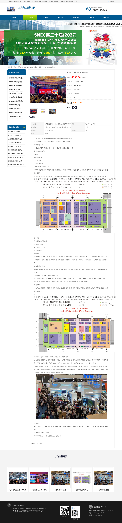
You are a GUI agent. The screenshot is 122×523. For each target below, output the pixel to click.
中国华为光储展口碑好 (14, 146)
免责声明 (28, 511)
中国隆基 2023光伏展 (14, 131)
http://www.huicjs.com (36, 443)
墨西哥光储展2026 (15, 109)
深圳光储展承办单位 (60, 490)
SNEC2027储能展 (14, 89)
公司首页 (15, 17)
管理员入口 (34, 511)
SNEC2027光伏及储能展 (30, 67)
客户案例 (91, 17)
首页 (15, 67)
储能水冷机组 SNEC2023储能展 (16, 157)
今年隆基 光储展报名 (82, 490)
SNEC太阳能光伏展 (15, 112)
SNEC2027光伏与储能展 (17, 78)
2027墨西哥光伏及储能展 (17, 93)
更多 (24, 127)
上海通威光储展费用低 (14, 142)
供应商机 (30, 17)
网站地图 (40, 511)
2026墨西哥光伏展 (15, 116)
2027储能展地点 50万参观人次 (17, 490)
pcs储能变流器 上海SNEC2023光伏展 (16, 164)
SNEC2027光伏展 (14, 105)
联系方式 (106, 17)
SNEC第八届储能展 (15, 97)
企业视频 (45, 17)
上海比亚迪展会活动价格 (15, 139)
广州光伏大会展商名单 (14, 135)
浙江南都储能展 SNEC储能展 (16, 153)
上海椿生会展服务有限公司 (31, 508)
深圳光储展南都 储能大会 (15, 150)
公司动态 (76, 17)
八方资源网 (22, 511)
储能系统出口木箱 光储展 (15, 161)
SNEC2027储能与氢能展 (17, 82)
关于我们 (60, 17)
